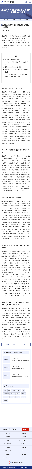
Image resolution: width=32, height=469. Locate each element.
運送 (9, 390)
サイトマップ (24, 458)
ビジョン (18, 397)
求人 (23, 390)
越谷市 (5, 390)
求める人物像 (6, 397)
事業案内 (12, 397)
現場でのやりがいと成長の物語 (13, 67)
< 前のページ (6, 344)
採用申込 (12, 393)
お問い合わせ (6, 393)
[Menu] (29, 2)
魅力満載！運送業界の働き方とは (13, 59)
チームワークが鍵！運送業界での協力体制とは (16, 63)
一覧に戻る (16, 344)
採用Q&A (23, 393)
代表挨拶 (23, 397)
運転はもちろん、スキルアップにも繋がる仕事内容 (16, 71)
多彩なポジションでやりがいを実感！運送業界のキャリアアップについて (16, 76)
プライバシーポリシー (16, 390)
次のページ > (26, 344)
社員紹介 (18, 393)
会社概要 (5, 400)
